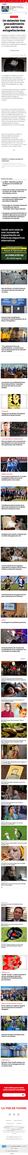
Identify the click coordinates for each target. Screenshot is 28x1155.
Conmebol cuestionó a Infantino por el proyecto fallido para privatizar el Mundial (14, 199)
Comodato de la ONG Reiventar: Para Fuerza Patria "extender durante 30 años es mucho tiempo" (13, 385)
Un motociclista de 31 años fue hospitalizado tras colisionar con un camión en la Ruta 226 (13, 649)
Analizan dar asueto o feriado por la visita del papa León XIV (14, 535)
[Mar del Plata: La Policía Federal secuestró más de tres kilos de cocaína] (14, 277)
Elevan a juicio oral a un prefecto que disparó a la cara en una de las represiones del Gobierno (13, 443)
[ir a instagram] (18, 1114)
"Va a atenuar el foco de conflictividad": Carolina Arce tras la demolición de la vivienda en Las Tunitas (13, 348)
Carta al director (18, 1120)
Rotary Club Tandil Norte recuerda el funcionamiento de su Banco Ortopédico (13, 319)
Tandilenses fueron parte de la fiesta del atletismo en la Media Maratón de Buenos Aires (13, 507)
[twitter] (23, 1)
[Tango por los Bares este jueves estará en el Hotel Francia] (14, 401)
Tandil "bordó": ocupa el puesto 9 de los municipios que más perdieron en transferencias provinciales (13, 977)
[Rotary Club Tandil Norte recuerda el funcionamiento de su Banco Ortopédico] (14, 305)
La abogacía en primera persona (13, 622)
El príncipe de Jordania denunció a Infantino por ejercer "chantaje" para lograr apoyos (15, 207)
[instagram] (26, 1)
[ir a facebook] (9, 1114)
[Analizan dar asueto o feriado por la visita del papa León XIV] (14, 522)
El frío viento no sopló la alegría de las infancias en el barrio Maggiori (13, 1007)
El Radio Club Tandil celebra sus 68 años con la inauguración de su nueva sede (13, 1064)
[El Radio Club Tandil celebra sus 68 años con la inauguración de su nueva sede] (14, 1050)
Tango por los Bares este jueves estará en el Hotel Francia (13, 414)
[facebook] (21, 1)
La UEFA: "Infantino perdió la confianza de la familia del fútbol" (12, 183)
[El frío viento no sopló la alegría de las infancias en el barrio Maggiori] (14, 993)
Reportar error (10, 1123)
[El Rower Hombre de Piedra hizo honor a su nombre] (14, 1023)
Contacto (19, 1123)
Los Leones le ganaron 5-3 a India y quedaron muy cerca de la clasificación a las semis (13, 478)
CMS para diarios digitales (14, 1151)
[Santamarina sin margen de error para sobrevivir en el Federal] (14, 583)
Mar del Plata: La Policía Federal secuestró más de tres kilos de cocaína (13, 290)
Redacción (8, 1120)
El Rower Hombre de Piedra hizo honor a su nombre (12, 1035)
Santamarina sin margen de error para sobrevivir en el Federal (13, 595)
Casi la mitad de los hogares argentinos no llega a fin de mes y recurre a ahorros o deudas (13, 567)
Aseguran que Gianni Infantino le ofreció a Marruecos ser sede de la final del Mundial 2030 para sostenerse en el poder (15, 215)
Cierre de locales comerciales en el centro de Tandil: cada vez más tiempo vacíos (15, 191)
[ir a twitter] (14, 1114)
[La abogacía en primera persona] (14, 610)
